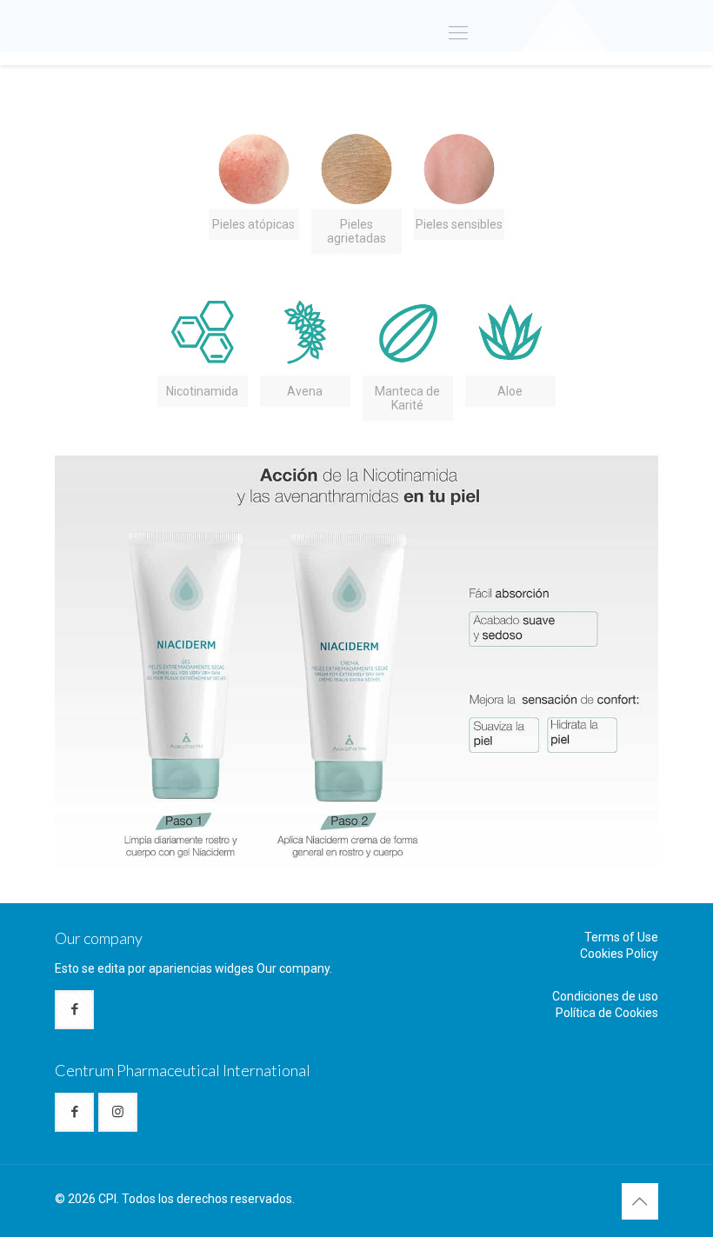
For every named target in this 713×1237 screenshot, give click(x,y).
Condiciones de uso (605, 996)
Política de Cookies (607, 1013)
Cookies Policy (619, 954)
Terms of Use (621, 937)
